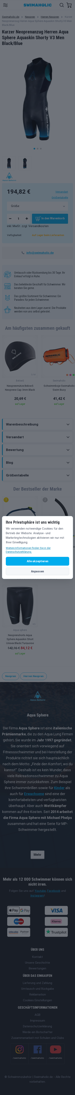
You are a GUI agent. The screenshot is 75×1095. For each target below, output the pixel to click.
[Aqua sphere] (9, 176)
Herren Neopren (50, 16)
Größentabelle (60, 197)
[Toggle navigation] (5, 5)
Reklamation (37, 994)
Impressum (37, 1020)
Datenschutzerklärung (37, 1026)
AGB (37, 1015)
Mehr (37, 855)
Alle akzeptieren (37, 561)
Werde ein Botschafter (37, 1032)
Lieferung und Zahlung (37, 983)
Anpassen (37, 571)
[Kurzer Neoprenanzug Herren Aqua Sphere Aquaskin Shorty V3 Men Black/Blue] (9, 163)
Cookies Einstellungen (37, 1000)
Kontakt (37, 957)
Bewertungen (37, 968)
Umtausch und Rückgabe (37, 989)
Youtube (40, 891)
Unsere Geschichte (37, 962)
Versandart (61, 191)
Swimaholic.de (10, 16)
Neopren (30, 16)
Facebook (53, 891)
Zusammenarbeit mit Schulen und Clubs (37, 1038)
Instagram (37, 895)
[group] (20, 371)
